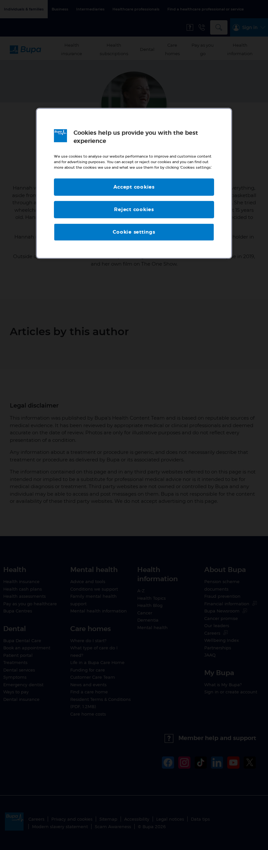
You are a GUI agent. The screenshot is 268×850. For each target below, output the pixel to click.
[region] (134, 183)
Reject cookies (134, 209)
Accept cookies (134, 187)
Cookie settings (134, 232)
